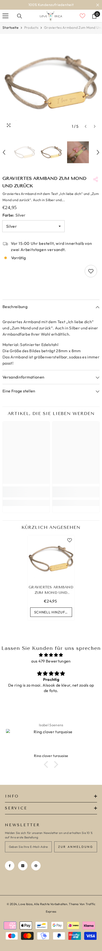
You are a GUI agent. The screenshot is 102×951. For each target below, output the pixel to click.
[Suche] (20, 16)
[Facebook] (9, 865)
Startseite (10, 27)
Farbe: (14, 215)
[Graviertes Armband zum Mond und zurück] (51, 558)
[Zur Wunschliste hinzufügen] (91, 271)
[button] (85, 126)
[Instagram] (22, 865)
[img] (51, 655)
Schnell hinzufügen (53, 612)
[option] (51, 5)
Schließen (98, 5)
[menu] (5, 16)
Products (31, 27)
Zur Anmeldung (75, 847)
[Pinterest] (36, 865)
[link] (26, 491)
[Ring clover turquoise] (51, 741)
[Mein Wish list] (82, 16)
